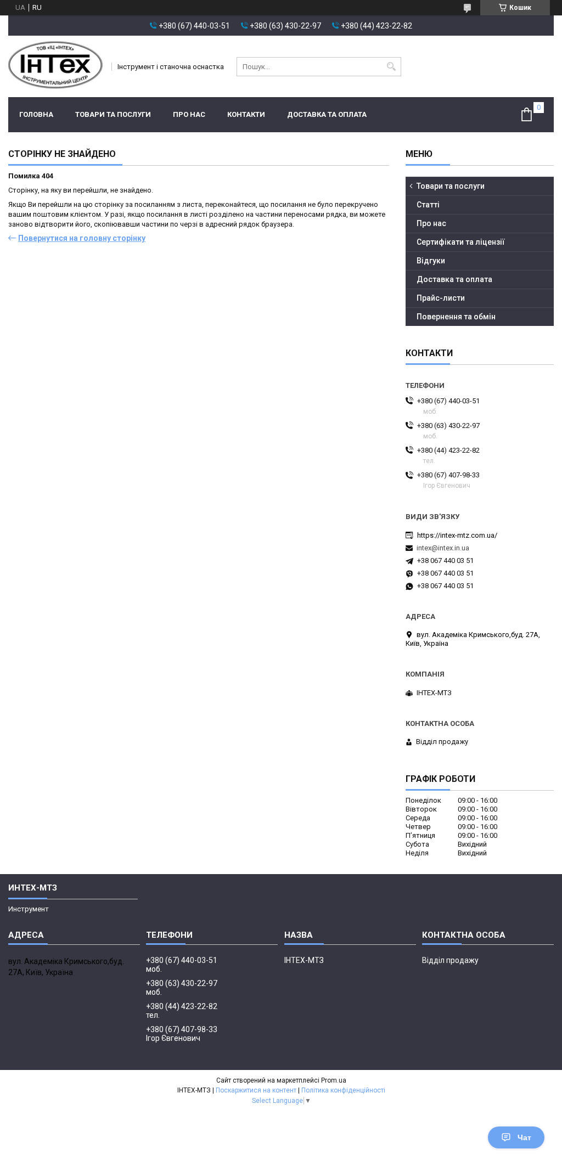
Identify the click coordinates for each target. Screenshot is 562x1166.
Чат (524, 1137)
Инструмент (28, 909)
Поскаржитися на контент (256, 1090)
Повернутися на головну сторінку (81, 238)
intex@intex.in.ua (443, 548)
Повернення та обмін (456, 316)
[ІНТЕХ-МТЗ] (56, 66)
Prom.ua (333, 1080)
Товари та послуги (113, 114)
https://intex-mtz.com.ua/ (457, 535)
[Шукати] (391, 66)
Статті (428, 204)
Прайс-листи (441, 298)
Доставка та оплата (327, 114)
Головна (36, 114)
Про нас (189, 114)
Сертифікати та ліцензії (461, 242)
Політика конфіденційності (343, 1090)
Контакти (246, 114)
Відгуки (431, 260)
